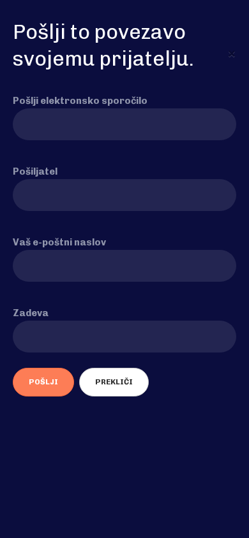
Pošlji (43, 381)
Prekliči (114, 381)
